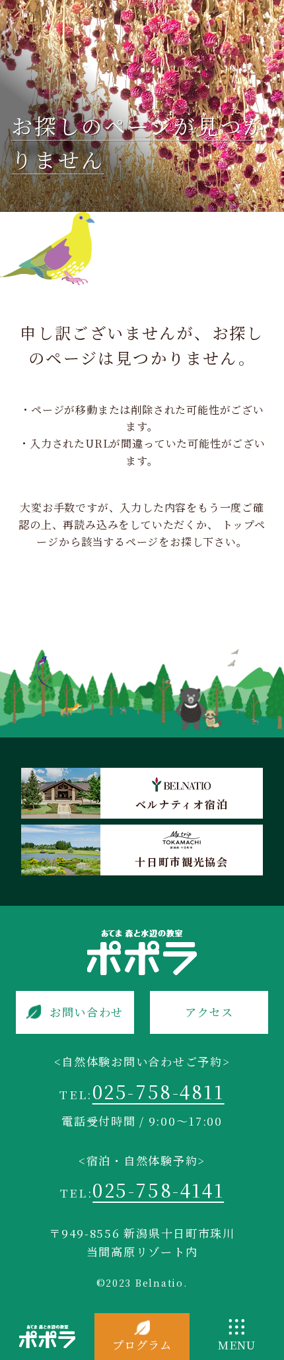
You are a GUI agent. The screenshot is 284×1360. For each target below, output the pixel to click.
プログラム (141, 1344)
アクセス (209, 1011)
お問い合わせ (87, 1011)
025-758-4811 (158, 1091)
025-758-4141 (158, 1189)
